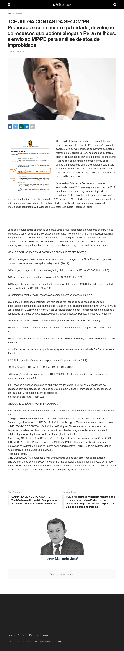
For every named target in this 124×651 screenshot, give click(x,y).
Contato (46, 635)
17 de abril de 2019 (16, 51)
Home (10, 13)
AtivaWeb (58, 641)
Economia (33, 635)
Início (10, 635)
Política (21, 635)
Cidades (18, 13)
